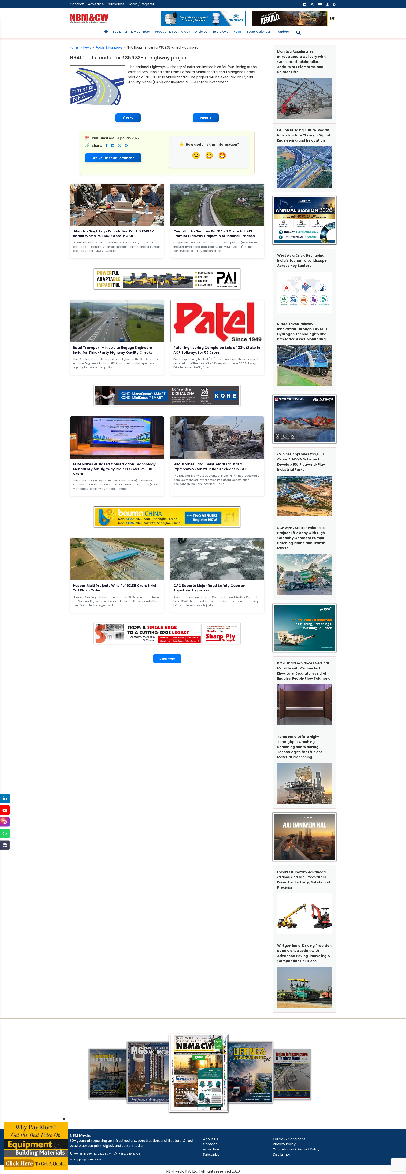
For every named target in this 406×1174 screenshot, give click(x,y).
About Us (210, 1139)
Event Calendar (259, 31)
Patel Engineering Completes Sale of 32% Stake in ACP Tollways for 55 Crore (216, 350)
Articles (201, 31)
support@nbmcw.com (88, 1159)
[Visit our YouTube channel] (320, 4)
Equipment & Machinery (131, 31)
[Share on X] (119, 145)
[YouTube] (5, 810)
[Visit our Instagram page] (327, 4)
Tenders (282, 31)
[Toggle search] (298, 32)
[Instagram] (5, 822)
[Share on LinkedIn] (112, 145)
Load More (167, 658)
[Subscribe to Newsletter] (5, 845)
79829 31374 (104, 1153)
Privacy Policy (284, 1144)
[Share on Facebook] (106, 145)
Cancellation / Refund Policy (296, 1149)
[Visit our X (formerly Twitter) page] (312, 4)
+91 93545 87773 (129, 1153)
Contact (77, 4)
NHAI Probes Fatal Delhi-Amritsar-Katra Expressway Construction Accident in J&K (210, 466)
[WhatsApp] (5, 833)
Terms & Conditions (289, 1139)
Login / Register (141, 4)
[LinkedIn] (5, 798)
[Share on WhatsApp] (126, 145)
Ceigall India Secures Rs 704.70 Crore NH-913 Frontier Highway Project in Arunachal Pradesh (214, 233)
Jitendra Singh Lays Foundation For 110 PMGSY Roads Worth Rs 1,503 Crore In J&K (113, 233)
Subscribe (116, 4)
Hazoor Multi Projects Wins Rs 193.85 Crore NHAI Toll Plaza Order (114, 588)
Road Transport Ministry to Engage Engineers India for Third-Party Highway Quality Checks (112, 350)
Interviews (220, 31)
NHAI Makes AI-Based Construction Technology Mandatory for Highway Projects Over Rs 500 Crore (114, 469)
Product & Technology (172, 31)
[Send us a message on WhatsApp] (334, 4)
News (237, 31)
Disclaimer (281, 1154)
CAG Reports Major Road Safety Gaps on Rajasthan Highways (209, 588)
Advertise (96, 4)
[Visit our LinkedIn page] (304, 4)
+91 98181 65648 (84, 1153)
